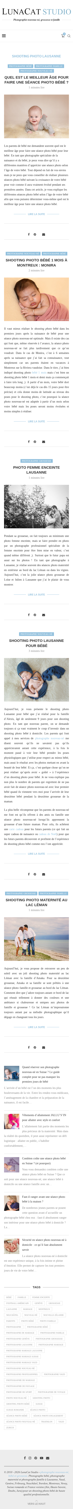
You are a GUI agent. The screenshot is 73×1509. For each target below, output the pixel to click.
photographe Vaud (54, 1374)
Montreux (44, 1309)
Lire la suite (36, 214)
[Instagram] (30, 1458)
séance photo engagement (48, 1416)
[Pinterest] (35, 1458)
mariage (27, 1309)
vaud (61, 1422)
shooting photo (41, 1398)
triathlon (46, 1422)
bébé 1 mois (39, 372)
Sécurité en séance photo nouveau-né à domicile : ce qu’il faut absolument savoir (44, 1244)
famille (22, 1297)
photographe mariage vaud (21, 1362)
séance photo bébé (16, 1416)
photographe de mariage (20, 1333)
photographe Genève (18, 1339)
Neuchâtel (12, 1315)
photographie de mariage (20, 1380)
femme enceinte (41, 1297)
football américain (17, 1303)
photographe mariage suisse (22, 1356)
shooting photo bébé (18, 1404)
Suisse (39, 1404)
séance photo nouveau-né (20, 1422)
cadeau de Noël (48, 834)
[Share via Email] (43, 234)
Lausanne (11, 1309)
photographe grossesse (49, 1339)
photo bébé (27, 1321)
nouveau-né (30, 1315)
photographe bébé (37, 1327)
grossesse (54, 1303)
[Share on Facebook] (29, 234)
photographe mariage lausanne (24, 1351)
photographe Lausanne (19, 1345)
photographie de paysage (20, 1386)
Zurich (10, 1427)
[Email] (47, 1458)
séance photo (37, 1410)
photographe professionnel (22, 1374)
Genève (39, 1303)
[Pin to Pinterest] (35, 234)
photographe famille (52, 1333)
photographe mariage (51, 1345)
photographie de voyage (51, 1392)
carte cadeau (16, 829)
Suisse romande (15, 1410)
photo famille (48, 1321)
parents (10, 1321)
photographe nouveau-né (49, 738)
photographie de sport (19, 1392)
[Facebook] (25, 1458)
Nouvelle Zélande (53, 1315)
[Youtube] (41, 1458)
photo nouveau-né (16, 1398)
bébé (9, 1297)
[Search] (69, 36)
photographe (13, 1327)
